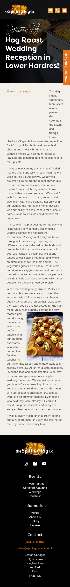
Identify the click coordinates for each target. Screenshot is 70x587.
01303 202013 (35, 541)
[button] (64, 10)
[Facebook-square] (35, 463)
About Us (35, 517)
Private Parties (35, 483)
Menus (35, 512)
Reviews (35, 525)
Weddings (35, 492)
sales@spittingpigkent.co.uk (35, 548)
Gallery (34, 521)
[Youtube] (44, 463)
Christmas (35, 496)
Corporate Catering (35, 487)
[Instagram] (25, 463)
